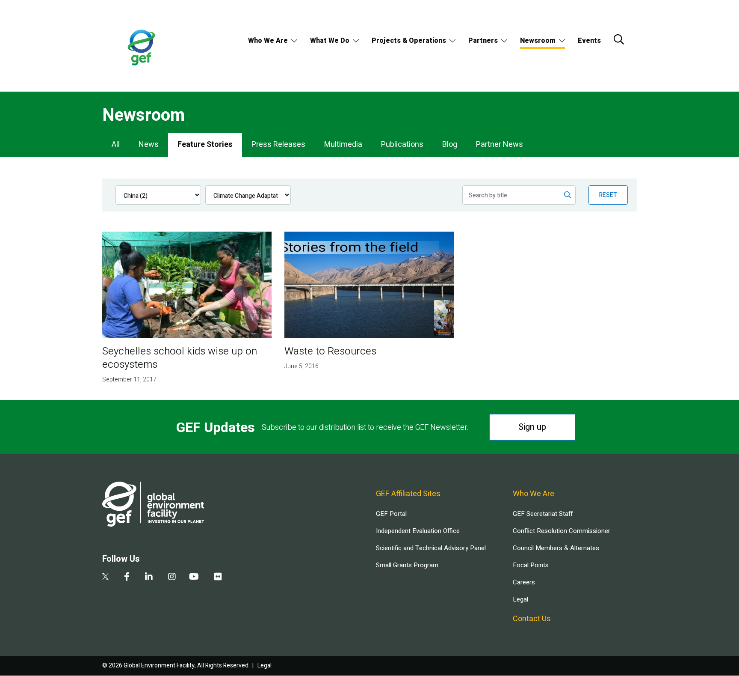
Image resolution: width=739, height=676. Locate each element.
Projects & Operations (409, 41)
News (149, 144)
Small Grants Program (407, 565)
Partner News (499, 144)
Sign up (532, 427)
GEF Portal (391, 513)
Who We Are (268, 41)
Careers (524, 582)
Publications (402, 144)
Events (589, 41)
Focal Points (531, 565)
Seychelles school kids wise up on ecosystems (179, 358)
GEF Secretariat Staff (543, 513)
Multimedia (343, 144)
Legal (520, 599)
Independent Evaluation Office (418, 531)
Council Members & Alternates (556, 548)
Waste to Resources (330, 351)
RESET (608, 195)
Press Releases (278, 144)
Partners (483, 41)
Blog (449, 144)
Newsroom (538, 41)
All (116, 144)
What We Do (329, 41)
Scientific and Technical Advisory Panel (431, 548)
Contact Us (532, 619)
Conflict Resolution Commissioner (561, 531)
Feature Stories (205, 144)
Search (619, 39)
